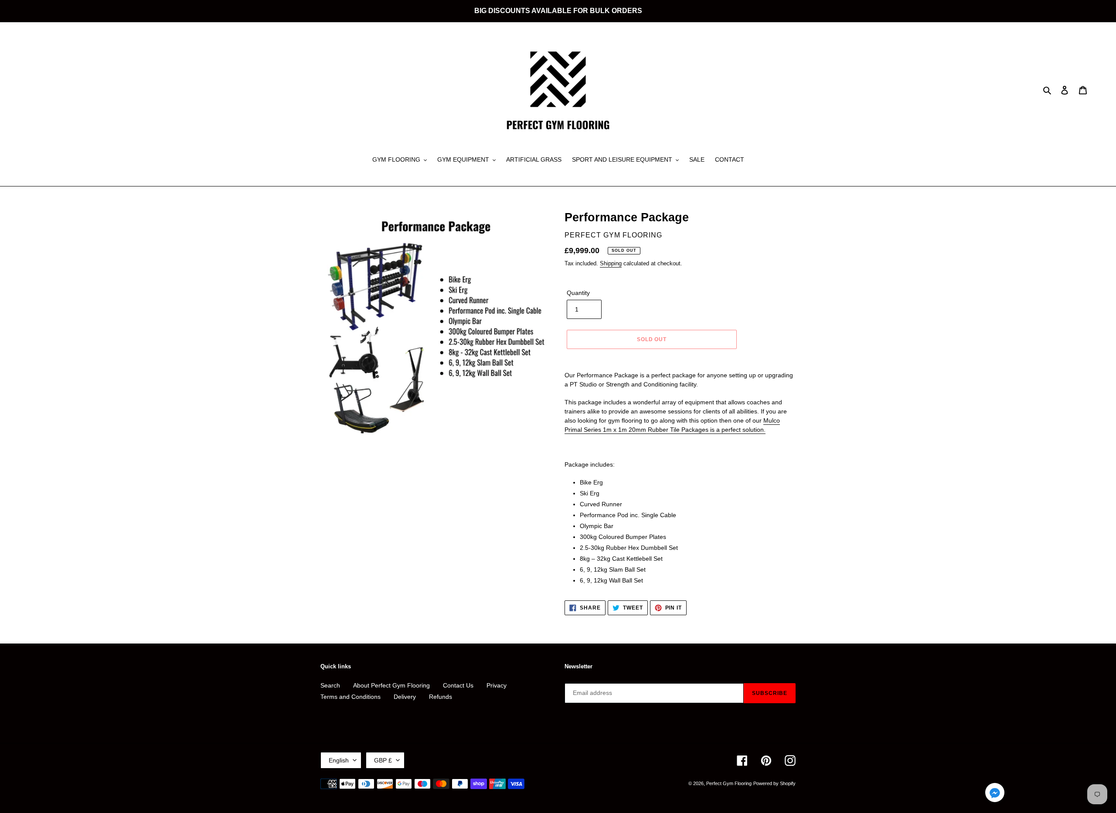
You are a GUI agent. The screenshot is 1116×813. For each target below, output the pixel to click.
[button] (994, 794)
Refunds (440, 696)
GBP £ (383, 760)
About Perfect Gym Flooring (391, 685)
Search (330, 685)
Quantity (578, 292)
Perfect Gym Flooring (729, 783)
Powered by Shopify (774, 783)
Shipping (611, 263)
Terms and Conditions (350, 696)
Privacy (497, 685)
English (339, 760)
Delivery (405, 696)
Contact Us (458, 685)
